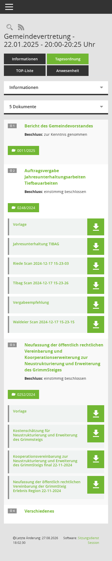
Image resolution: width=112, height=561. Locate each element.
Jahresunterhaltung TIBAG (36, 244)
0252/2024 (26, 394)
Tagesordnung (67, 58)
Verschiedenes (39, 511)
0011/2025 (26, 150)
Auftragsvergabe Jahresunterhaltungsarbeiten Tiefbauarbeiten (55, 177)
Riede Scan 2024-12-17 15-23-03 (41, 263)
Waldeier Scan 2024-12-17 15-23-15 (43, 322)
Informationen (25, 58)
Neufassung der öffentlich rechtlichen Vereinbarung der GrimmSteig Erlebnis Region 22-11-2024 (46, 486)
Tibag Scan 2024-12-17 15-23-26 (41, 283)
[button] (95, 226)
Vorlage (20, 224)
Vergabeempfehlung (31, 302)
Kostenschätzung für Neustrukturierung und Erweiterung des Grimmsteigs (45, 435)
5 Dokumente (22, 106)
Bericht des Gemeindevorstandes (58, 126)
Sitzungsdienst (88, 540)
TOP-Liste (24, 70)
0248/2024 (26, 207)
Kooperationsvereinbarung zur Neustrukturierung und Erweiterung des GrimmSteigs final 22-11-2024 (45, 460)
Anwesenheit (67, 70)
